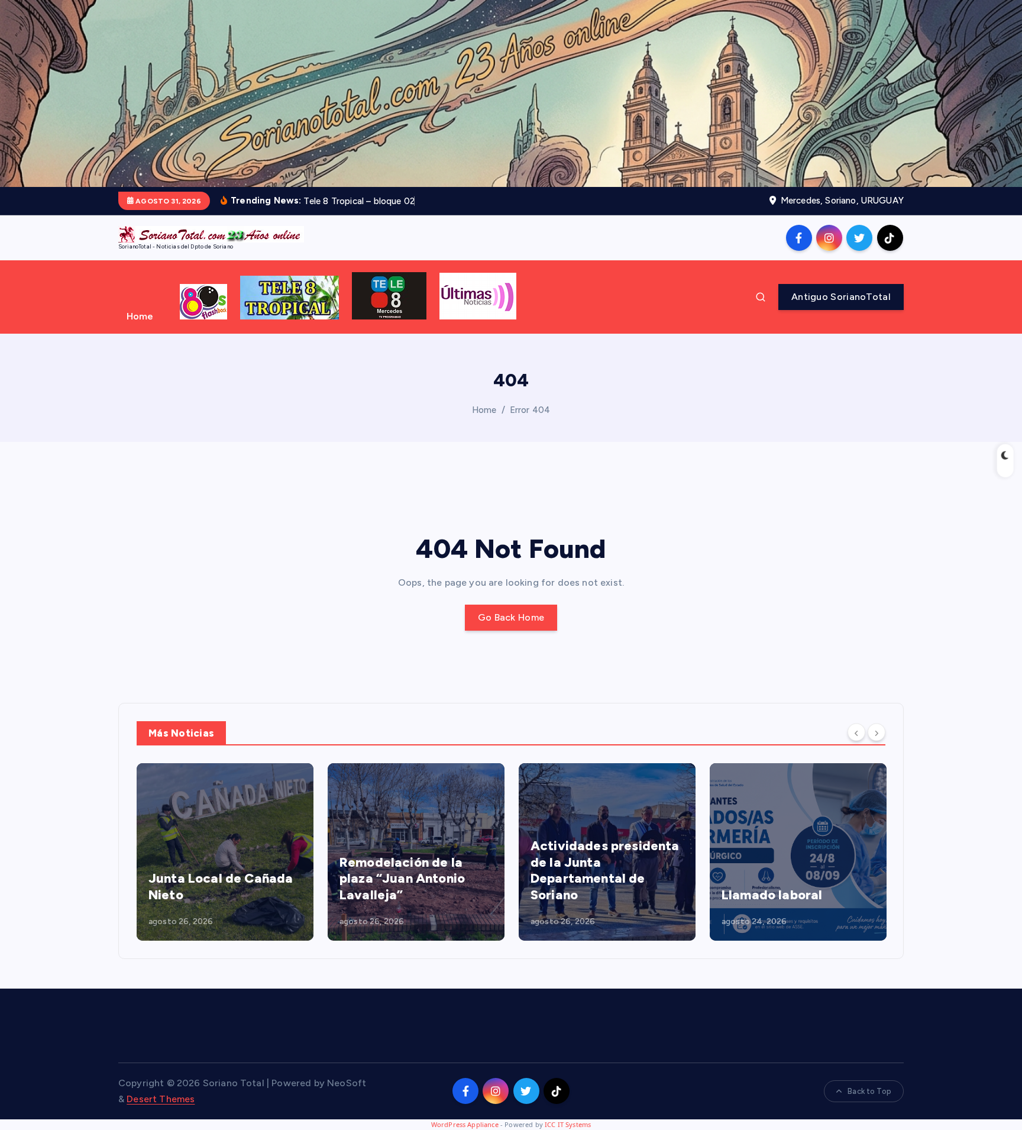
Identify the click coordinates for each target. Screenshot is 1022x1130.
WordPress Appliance (465, 1124)
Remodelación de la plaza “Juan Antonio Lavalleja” (402, 878)
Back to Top (869, 1091)
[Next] (876, 732)
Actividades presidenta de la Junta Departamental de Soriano (605, 870)
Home (140, 316)
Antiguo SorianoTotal (841, 296)
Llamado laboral (772, 895)
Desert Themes (161, 1099)
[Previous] (856, 732)
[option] (225, 852)
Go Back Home (511, 617)
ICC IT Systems (568, 1124)
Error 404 (530, 410)
